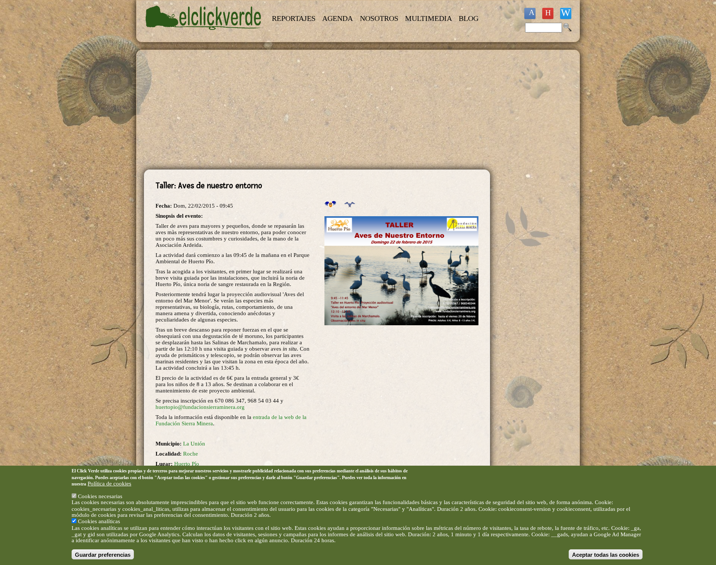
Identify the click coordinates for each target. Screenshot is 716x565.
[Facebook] (530, 13)
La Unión (194, 444)
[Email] (565, 13)
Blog (468, 18)
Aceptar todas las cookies (605, 554)
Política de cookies (109, 484)
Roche (190, 454)
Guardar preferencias (103, 554)
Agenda (337, 18)
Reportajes (293, 18)
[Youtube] (547, 13)
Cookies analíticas (99, 521)
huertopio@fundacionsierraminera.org (200, 407)
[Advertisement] (317, 110)
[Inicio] (204, 34)
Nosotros (379, 18)
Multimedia (428, 18)
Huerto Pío (186, 464)
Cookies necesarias (100, 496)
